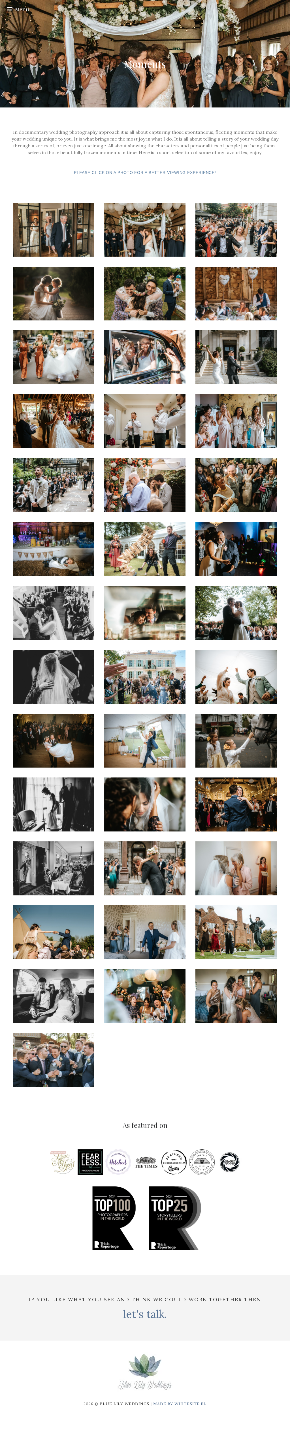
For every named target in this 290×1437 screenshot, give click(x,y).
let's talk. (145, 1314)
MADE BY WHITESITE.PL (179, 1403)
